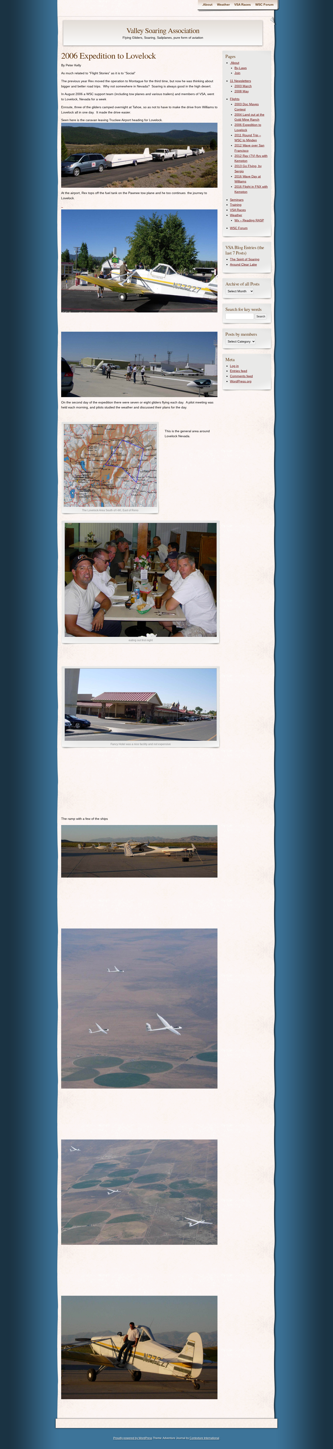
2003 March (243, 86)
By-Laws (240, 68)
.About (207, 4)
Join (237, 73)
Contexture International (204, 1438)
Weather (223, 4)
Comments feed (241, 376)
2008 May (241, 91)
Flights (234, 99)
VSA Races (242, 4)
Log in (234, 366)
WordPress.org (240, 381)
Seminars (237, 200)
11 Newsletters (240, 81)
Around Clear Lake (243, 264)
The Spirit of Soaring (244, 259)
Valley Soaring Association (162, 30)
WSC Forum (264, 4)
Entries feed (238, 371)
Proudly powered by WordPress (132, 1438)
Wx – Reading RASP (249, 220)
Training (235, 204)
